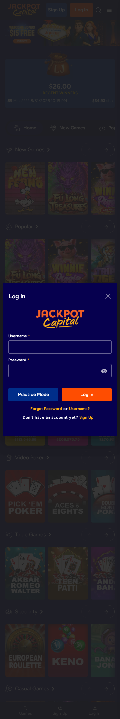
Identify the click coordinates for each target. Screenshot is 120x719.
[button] (104, 371)
